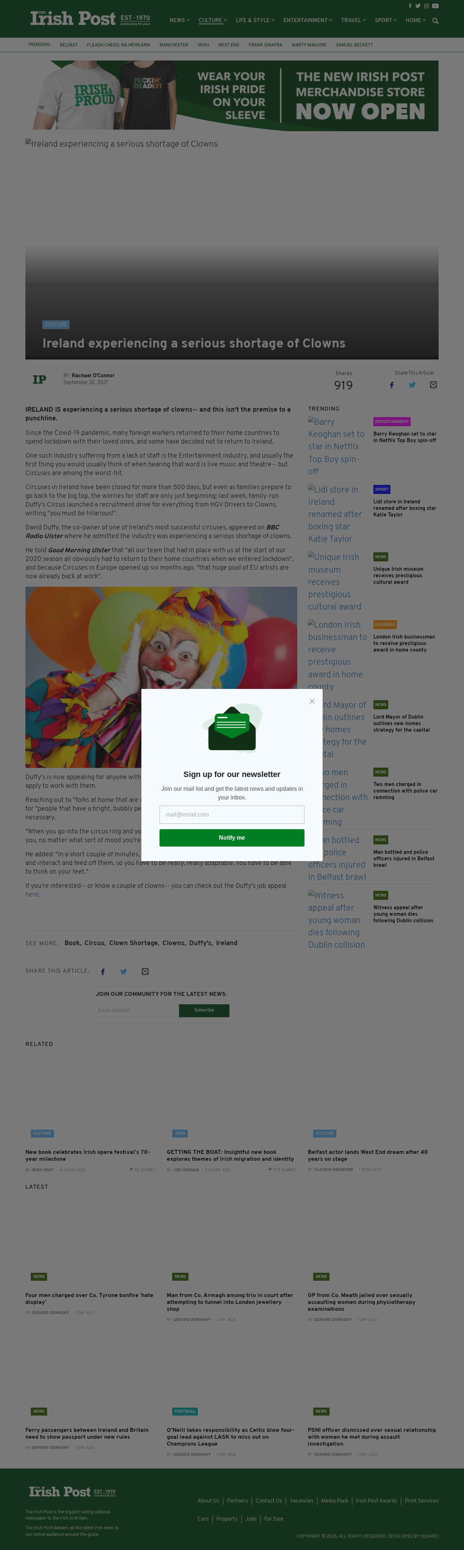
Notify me (232, 838)
